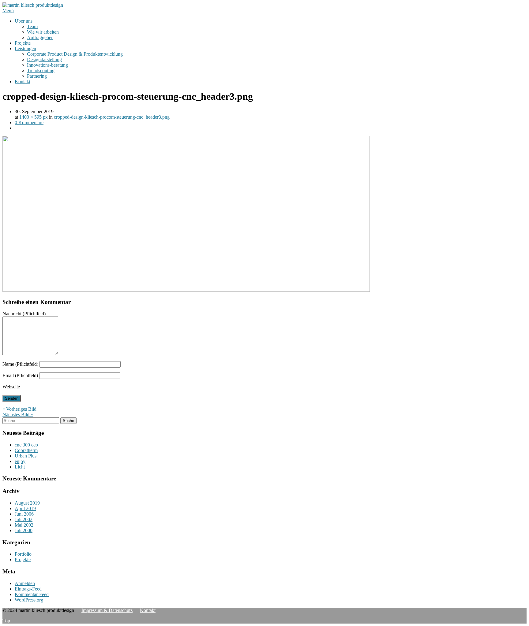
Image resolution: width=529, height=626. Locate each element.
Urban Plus (25, 455)
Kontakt (22, 81)
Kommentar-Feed (32, 594)
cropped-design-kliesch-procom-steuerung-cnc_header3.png (112, 117)
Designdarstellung (44, 59)
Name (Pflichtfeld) (20, 364)
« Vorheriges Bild (19, 409)
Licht (20, 466)
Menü (8, 10)
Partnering (37, 76)
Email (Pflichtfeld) (20, 375)
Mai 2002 (24, 525)
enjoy (20, 461)
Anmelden (25, 583)
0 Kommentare (29, 122)
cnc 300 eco (26, 444)
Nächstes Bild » (17, 414)
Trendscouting (40, 70)
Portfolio (23, 554)
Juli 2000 (23, 530)
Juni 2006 (24, 514)
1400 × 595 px (33, 117)
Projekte (23, 43)
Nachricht (24, 313)
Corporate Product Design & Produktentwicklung (75, 54)
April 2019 (25, 508)
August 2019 (27, 503)
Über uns (23, 21)
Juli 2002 (23, 519)
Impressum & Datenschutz (107, 610)
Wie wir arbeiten (43, 32)
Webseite (11, 386)
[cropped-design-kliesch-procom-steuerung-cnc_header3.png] (186, 290)
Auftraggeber (40, 37)
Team (32, 26)
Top (6, 620)
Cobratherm (26, 450)
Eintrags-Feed (28, 588)
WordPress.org (29, 599)
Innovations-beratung (47, 65)
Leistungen (25, 48)
